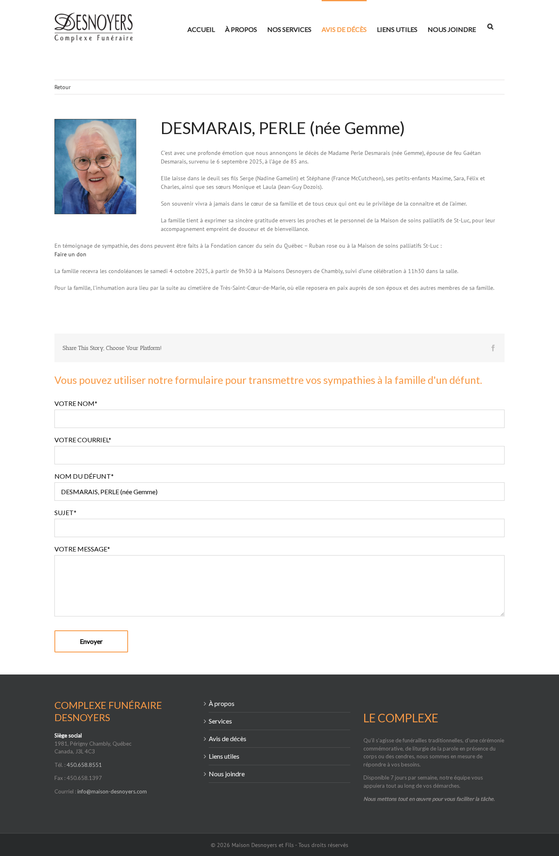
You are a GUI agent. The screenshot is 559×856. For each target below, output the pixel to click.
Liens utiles (224, 756)
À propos (221, 703)
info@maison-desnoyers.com (112, 791)
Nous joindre (227, 774)
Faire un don (70, 254)
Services (220, 721)
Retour (62, 87)
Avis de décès (227, 738)
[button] (490, 25)
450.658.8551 (84, 765)
